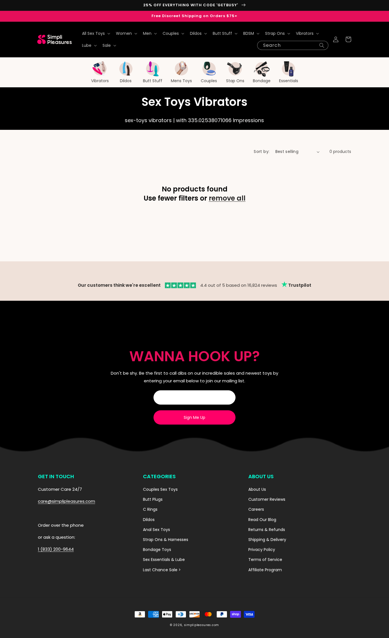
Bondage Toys (157, 549)
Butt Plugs (153, 499)
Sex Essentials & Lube (164, 559)
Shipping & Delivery (267, 539)
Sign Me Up (194, 417)
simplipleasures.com (201, 625)
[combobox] (292, 45)
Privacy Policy (261, 549)
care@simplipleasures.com (66, 501)
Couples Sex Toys (160, 489)
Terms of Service (265, 559)
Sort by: (261, 151)
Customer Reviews (266, 499)
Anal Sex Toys (156, 529)
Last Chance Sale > (162, 570)
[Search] (322, 45)
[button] (95, 33)
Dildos (149, 519)
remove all (227, 198)
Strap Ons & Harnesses (165, 539)
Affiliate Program (265, 570)
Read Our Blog (262, 519)
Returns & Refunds (266, 529)
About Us (257, 489)
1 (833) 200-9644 (56, 549)
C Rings (150, 509)
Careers (256, 509)
